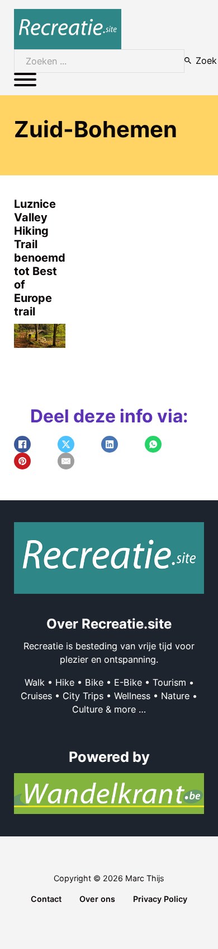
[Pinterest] (22, 461)
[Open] (25, 79)
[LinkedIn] (109, 444)
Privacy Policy (160, 899)
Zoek (206, 60)
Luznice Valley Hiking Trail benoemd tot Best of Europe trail (39, 257)
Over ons (97, 899)
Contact (46, 899)
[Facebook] (22, 444)
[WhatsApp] (153, 444)
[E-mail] (66, 461)
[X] (66, 444)
